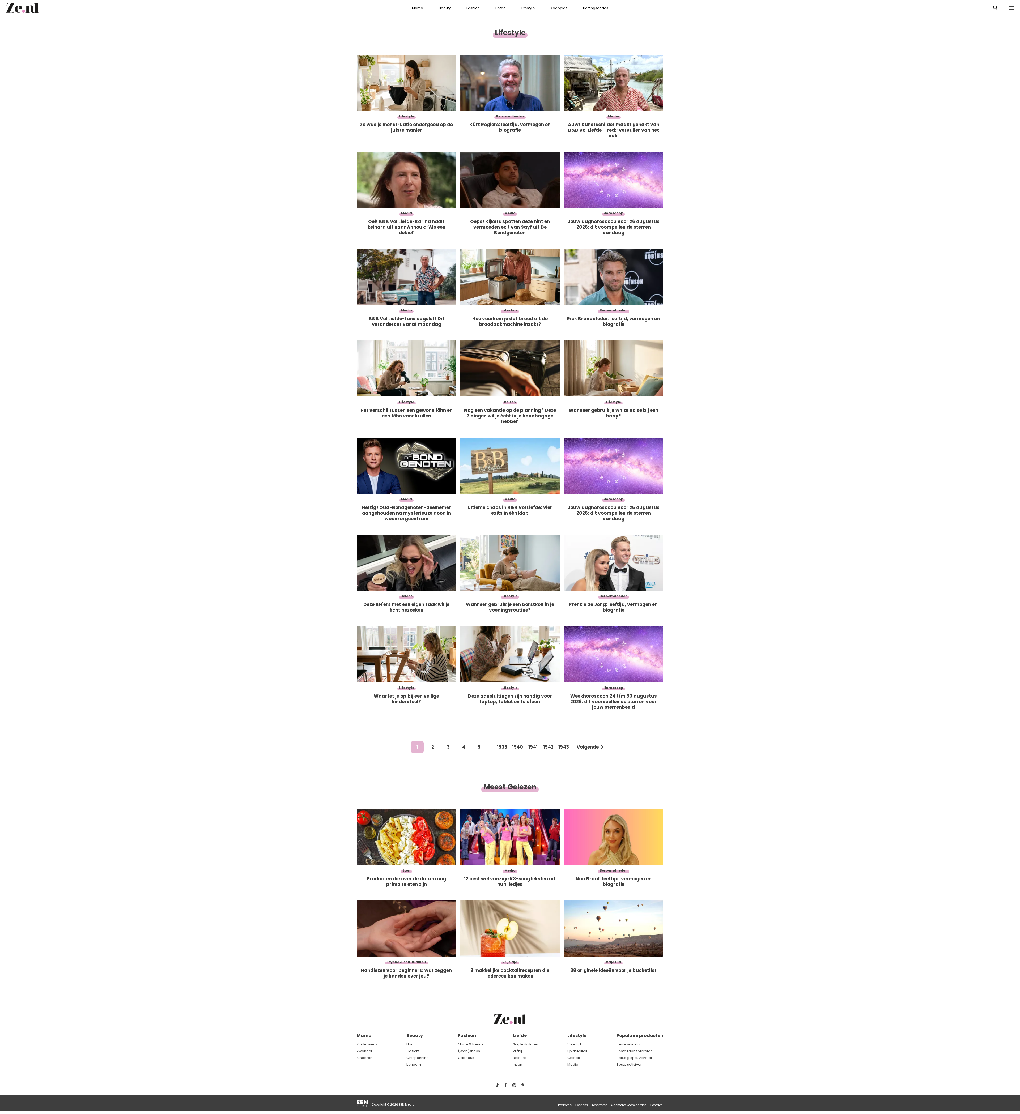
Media (572, 1064)
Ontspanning (417, 1057)
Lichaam (413, 1064)
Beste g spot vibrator (634, 1057)
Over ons (581, 1105)
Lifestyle (528, 8)
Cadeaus (466, 1057)
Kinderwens (367, 1044)
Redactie (565, 1105)
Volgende (588, 747)
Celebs (573, 1057)
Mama (417, 8)
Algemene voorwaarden (629, 1105)
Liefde (500, 8)
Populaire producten (640, 1035)
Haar (410, 1044)
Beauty (445, 8)
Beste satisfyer (629, 1064)
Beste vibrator (629, 1044)
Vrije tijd (574, 1044)
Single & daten (525, 1044)
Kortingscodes (595, 8)
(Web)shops (469, 1050)
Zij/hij (517, 1050)
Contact (656, 1105)
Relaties (520, 1057)
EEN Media (407, 1104)
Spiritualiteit (577, 1050)
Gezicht (412, 1050)
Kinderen (364, 1057)
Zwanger (364, 1050)
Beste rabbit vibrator (634, 1050)
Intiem (518, 1064)
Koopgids (559, 8)
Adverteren (599, 1105)
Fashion (473, 8)
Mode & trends (470, 1044)
